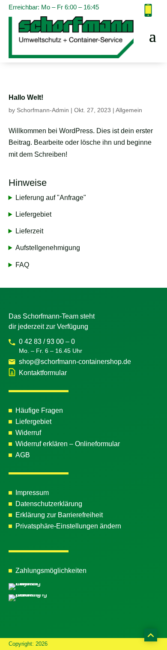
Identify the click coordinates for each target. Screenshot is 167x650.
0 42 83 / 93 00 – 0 (47, 341)
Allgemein (129, 110)
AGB (22, 455)
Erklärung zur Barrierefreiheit (59, 515)
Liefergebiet (33, 421)
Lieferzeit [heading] (29, 231)
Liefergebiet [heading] (33, 214)
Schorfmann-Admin (43, 110)
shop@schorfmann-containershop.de (75, 361)
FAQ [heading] (22, 264)
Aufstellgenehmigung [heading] (47, 247)
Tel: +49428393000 (148, 10)
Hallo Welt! (26, 97)
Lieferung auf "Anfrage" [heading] (50, 197)
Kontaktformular (43, 372)
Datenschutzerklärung (48, 503)
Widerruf (28, 432)
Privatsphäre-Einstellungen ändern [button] (68, 526)
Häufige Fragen (39, 410)
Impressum (32, 492)
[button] (152, 35)
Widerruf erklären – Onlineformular (67, 443)
